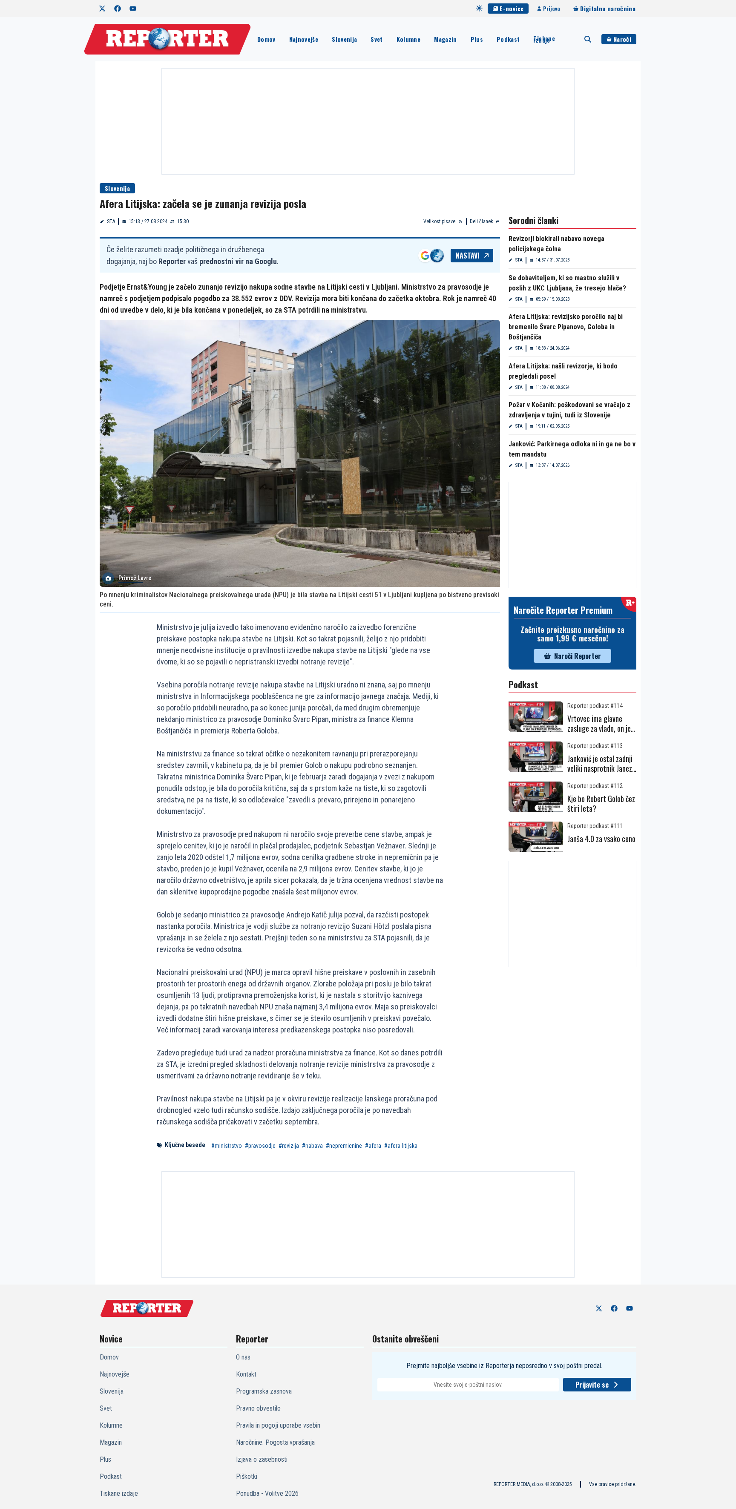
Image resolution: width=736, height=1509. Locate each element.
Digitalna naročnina (607, 8)
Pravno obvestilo (258, 1408)
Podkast (508, 38)
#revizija (289, 1145)
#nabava (312, 1145)
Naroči (622, 38)
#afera (373, 1145)
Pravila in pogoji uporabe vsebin (278, 1425)
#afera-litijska (400, 1145)
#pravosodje (260, 1145)
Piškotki (246, 1476)
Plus (477, 38)
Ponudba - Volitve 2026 (267, 1493)
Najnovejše (304, 38)
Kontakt (246, 1374)
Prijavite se (592, 1385)
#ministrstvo (226, 1145)
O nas (243, 1357)
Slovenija (344, 38)
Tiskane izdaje (544, 39)
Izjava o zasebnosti (262, 1459)
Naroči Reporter (577, 656)
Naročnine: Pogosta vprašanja (275, 1442)
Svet (376, 38)
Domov (266, 38)
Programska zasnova (264, 1391)
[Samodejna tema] (479, 8)
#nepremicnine (344, 1145)
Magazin (445, 38)
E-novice (511, 8)
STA (111, 221)
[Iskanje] (588, 39)
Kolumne (408, 38)
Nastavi (468, 255)
